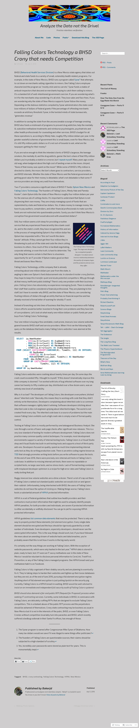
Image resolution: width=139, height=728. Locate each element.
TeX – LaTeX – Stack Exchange (111, 327)
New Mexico (75, 677)
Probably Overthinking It (110, 298)
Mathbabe (104, 273)
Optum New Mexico (82, 187)
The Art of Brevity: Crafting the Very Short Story (110, 391)
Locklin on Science (107, 258)
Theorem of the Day (108, 358)
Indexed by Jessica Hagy (109, 233)
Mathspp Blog (106, 282)
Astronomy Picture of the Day (112, 190)
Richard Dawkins (106, 302)
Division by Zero (106, 211)
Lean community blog (108, 255)
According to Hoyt (107, 182)
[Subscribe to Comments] (101, 67)
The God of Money (108, 88)
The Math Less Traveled (109, 345)
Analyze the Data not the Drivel (69, 25)
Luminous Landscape (108, 262)
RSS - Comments (109, 67)
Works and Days (106, 369)
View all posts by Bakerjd (55, 695)
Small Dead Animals (108, 316)
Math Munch (105, 269)
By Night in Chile (107, 469)
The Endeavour (106, 334)
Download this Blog (80, 37)
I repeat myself (65, 159)
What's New (105, 362)
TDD (16, 454)
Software (20, 64)
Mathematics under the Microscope (109, 277)
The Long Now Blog (108, 342)
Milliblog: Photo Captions (24, 706)
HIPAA (45, 492)
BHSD (25, 677)
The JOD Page (98, 37)
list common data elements (43, 518)
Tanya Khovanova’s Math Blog (111, 324)
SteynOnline (105, 320)
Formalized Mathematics (110, 226)
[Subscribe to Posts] (101, 62)
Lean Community (106, 251)
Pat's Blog (104, 291)
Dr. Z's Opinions (106, 215)
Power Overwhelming (109, 295)
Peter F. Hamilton (107, 443)
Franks (103, 93)
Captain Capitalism (107, 193)
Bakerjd (110, 134)
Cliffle (102, 200)
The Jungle (104, 338)
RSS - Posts (107, 62)
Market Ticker (106, 265)
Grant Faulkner (106, 396)
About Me (39, 37)
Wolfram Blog (105, 365)
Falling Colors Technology (26, 190)
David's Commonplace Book (111, 208)
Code (48, 37)
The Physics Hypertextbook (111, 349)
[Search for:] (112, 53)
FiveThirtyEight (106, 222)
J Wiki (102, 240)
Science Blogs (105, 309)
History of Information (109, 229)
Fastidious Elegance (108, 218)
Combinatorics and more (110, 204)
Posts (65, 37)
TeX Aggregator (106, 331)
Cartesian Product (107, 197)
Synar (77, 79)
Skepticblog (105, 313)
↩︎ (92, 633)
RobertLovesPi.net (107, 306)
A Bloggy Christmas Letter (83, 706)
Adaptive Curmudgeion (109, 186)
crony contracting (35, 677)
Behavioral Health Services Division (37, 72)
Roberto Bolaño (106, 433)
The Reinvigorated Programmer (107, 353)
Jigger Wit (104, 244)
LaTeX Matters (106, 247)
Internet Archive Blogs (109, 236)
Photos (57, 37)
